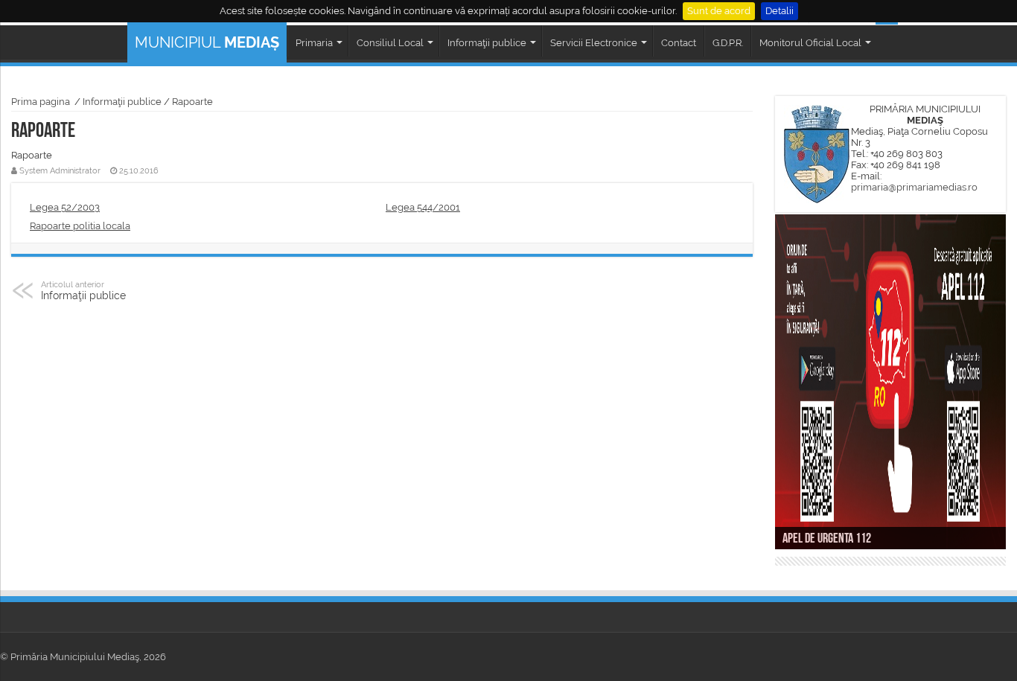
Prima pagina (40, 101)
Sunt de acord (718, 10)
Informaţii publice (122, 101)
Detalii (779, 10)
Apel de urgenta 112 (826, 539)
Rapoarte (192, 101)
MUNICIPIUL (207, 42)
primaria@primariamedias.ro (914, 187)
